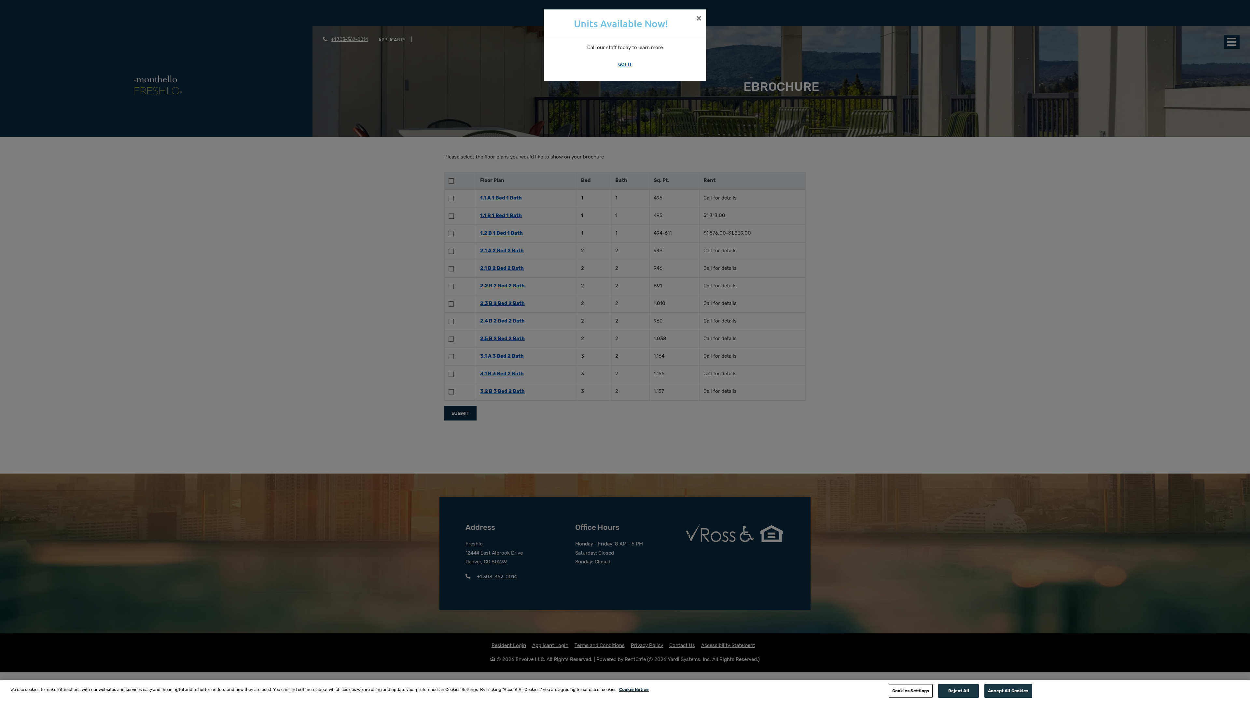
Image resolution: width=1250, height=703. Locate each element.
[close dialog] (699, 19)
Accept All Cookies (1008, 690)
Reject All (958, 690)
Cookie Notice (634, 689)
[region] (625, 691)
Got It (625, 64)
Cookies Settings (910, 690)
